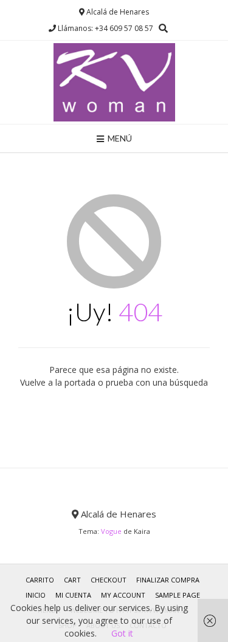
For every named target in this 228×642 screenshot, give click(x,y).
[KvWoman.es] (114, 82)
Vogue (111, 531)
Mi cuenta (73, 594)
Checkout (108, 579)
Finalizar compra (167, 579)
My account (123, 594)
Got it (122, 633)
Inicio (36, 594)
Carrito (40, 579)
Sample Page (177, 594)
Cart (72, 579)
